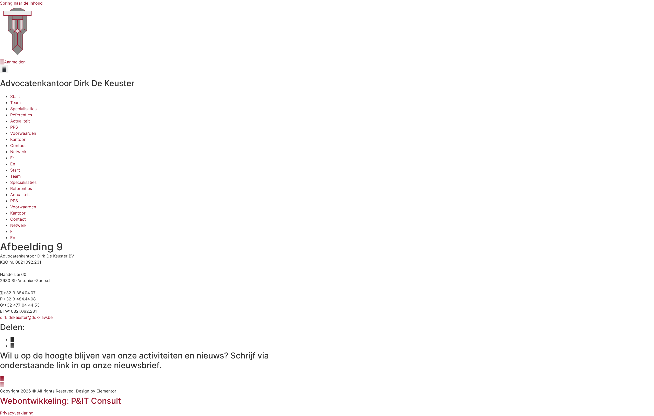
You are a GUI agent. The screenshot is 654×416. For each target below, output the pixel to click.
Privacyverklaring (16, 412)
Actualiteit (20, 120)
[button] (4, 69)
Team (15, 102)
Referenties (21, 114)
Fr (12, 157)
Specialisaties (23, 108)
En (12, 163)
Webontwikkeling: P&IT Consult (60, 401)
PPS (14, 127)
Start (15, 96)
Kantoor (18, 139)
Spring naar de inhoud (21, 3)
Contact (18, 145)
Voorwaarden (23, 133)
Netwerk (18, 151)
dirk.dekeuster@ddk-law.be (26, 317)
